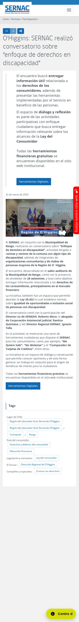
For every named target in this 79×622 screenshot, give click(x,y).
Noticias (15, 19)
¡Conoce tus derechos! (48, 471)
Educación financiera (21, 451)
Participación (29, 19)
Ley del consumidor (46, 457)
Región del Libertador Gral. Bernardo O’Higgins (35, 421)
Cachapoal (15, 434)
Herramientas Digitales (34, 181)
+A (7, 31)
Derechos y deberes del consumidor (29, 444)
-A (14, 31)
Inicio (6, 19)
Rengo (32, 434)
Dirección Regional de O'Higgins (38, 464)
